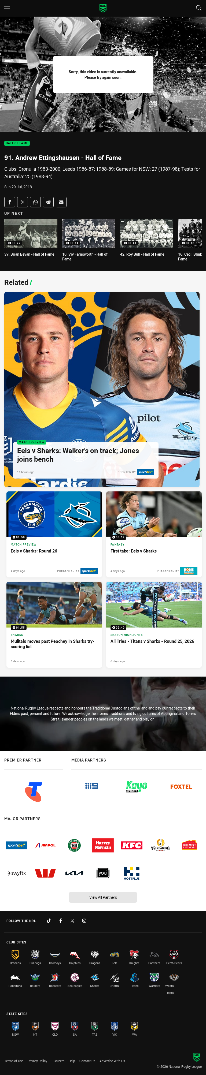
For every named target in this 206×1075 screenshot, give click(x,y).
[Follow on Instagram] (84, 920)
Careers (59, 1061)
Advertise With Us (112, 1061)
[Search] (199, 8)
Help (72, 1061)
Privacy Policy (37, 1061)
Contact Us (87, 1061)
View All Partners (103, 897)
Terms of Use (13, 1061)
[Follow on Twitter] (72, 920)
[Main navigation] (7, 8)
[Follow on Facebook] (60, 920)
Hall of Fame (17, 143)
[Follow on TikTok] (49, 920)
